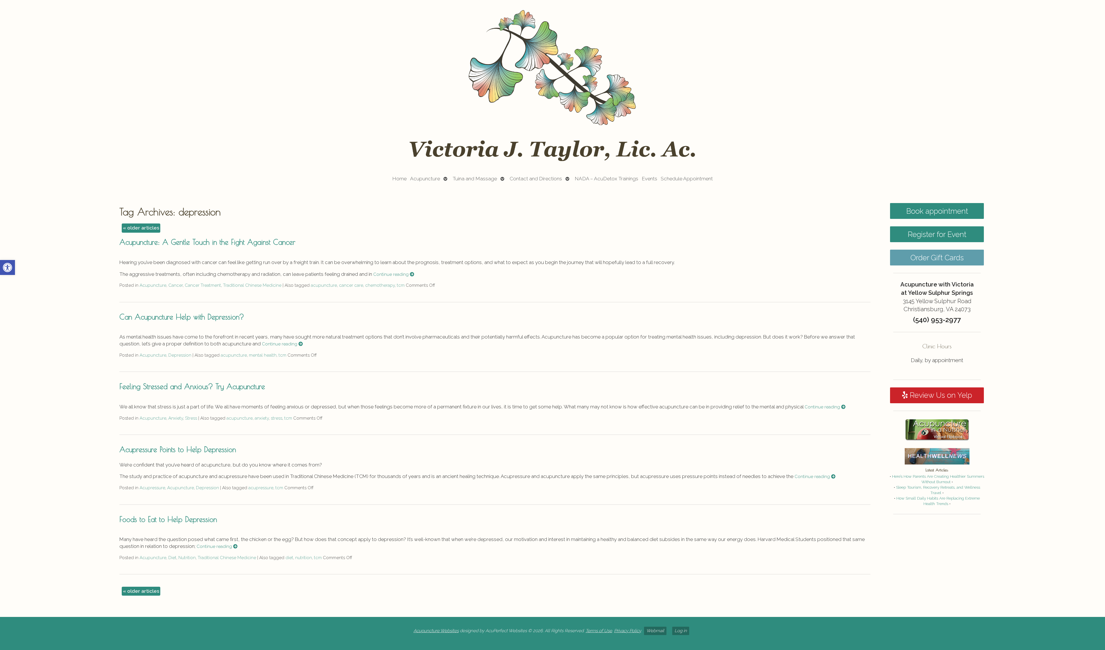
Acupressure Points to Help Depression (177, 449)
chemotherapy (380, 285)
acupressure (260, 487)
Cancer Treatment (203, 285)
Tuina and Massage (475, 178)
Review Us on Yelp (940, 395)
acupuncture (324, 285)
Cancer (175, 285)
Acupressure (152, 487)
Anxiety (175, 418)
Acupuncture (425, 178)
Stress (191, 418)
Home (399, 178)
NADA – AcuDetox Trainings (606, 178)
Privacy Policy (627, 630)
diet (289, 557)
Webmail (655, 630)
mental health (263, 355)
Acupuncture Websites (436, 630)
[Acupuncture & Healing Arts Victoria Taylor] (552, 84)
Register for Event (937, 234)
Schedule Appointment (687, 178)
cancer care (351, 285)
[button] (7, 267)
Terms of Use (599, 630)
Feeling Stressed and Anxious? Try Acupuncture (192, 386)
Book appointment (937, 211)
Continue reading (391, 274)
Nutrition (187, 557)
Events (649, 178)
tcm (401, 285)
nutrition (303, 557)
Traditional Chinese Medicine (252, 285)
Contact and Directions (536, 178)
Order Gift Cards (937, 257)
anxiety (262, 418)
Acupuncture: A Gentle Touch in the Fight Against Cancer (207, 242)
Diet (172, 557)
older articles (141, 228)
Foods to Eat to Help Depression (168, 519)
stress (276, 418)
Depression (179, 355)
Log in (681, 630)
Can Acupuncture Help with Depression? (181, 316)
